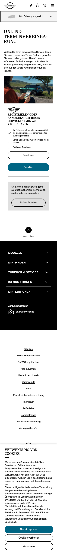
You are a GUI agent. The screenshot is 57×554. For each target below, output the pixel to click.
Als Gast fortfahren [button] (28, 202)
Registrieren (28, 155)
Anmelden (28, 167)
